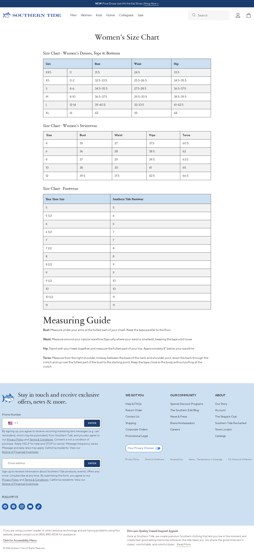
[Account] (238, 15)
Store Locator (223, 429)
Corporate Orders (136, 429)
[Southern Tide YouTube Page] (30, 506)
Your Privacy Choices (141, 448)
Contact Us (132, 416)
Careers (175, 429)
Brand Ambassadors (182, 423)
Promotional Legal (136, 436)
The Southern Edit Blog (184, 410)
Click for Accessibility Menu (20, 540)
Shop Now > (151, 3)
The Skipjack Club (226, 416)
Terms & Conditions (41, 439)
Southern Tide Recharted (230, 423)
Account (220, 410)
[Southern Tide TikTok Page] (38, 506)
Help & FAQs (133, 404)
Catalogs (220, 436)
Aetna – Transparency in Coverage (205, 459)
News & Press (178, 416)
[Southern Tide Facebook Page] (5, 506)
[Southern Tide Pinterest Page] (13, 506)
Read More (184, 544)
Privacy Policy (15, 439)
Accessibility (176, 459)
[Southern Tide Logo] (32, 15)
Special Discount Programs (186, 404)
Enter (92, 423)
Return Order (133, 410)
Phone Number (11, 415)
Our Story (221, 404)
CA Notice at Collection (240, 459)
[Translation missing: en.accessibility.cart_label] (248, 15)
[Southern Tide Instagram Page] (22, 506)
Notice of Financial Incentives (20, 484)
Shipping (130, 423)
